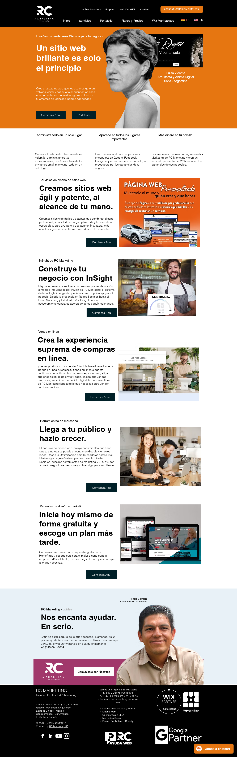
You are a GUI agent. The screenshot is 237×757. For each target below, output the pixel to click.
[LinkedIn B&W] (50, 736)
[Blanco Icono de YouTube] (58, 736)
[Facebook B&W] (42, 736)
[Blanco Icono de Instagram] (66, 736)
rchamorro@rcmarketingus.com (53, 707)
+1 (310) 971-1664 (68, 704)
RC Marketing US (58, 726)
